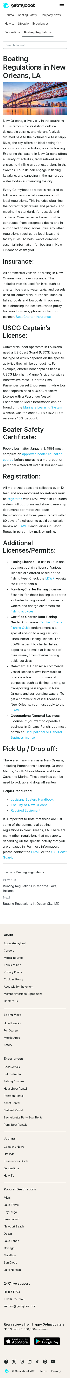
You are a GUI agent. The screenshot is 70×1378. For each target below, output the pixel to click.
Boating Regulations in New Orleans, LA (34, 67)
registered (15, 499)
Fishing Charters (14, 1081)
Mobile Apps (12, 1037)
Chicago (9, 1248)
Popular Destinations (20, 1189)
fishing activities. (22, 611)
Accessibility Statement (18, 986)
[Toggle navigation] (62, 5)
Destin (8, 1233)
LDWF (22, 526)
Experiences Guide (16, 1161)
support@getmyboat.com (20, 1306)
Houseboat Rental (15, 1088)
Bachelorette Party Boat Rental (23, 1117)
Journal (9, 15)
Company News (51, 15)
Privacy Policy (13, 972)
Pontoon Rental (14, 1095)
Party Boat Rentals (15, 1124)
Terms (43, 1371)
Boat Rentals (12, 1067)
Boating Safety (27, 15)
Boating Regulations (38, 32)
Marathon (10, 1255)
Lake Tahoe (11, 1240)
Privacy (56, 1371)
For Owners (11, 1030)
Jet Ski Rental (12, 1074)
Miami (7, 1197)
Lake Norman (12, 1269)
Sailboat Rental (13, 1110)
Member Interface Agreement (23, 993)
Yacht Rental (12, 1103)
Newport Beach (14, 1226)
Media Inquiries (13, 957)
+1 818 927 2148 (14, 1299)
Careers (9, 950)
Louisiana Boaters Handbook (32, 799)
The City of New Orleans (29, 805)
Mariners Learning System (42, 407)
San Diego (10, 1262)
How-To (9, 1175)
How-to (9, 23)
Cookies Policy (13, 979)
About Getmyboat (15, 943)
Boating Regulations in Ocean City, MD (31, 904)
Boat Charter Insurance (33, 317)
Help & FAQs (12, 1291)
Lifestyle (23, 23)
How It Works (12, 1023)
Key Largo (10, 1212)
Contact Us (11, 1001)
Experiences (40, 23)
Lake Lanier (11, 1219)
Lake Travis (11, 1204)
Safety (8, 1045)
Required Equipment (25, 810)
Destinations (12, 32)
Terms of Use (12, 965)
